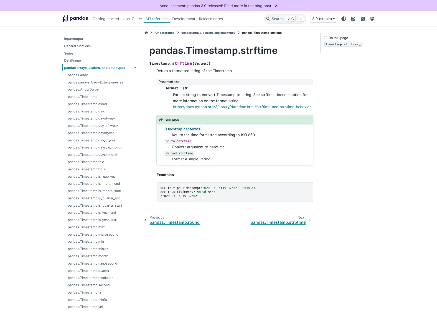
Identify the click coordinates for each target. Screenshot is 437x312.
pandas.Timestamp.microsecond (93, 234)
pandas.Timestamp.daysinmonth (93, 155)
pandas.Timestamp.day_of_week (93, 126)
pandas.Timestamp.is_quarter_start (95, 205)
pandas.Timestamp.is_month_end (94, 184)
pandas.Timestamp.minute (88, 249)
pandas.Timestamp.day (86, 111)
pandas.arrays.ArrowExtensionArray (95, 82)
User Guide (132, 18)
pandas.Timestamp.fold (86, 162)
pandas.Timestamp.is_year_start (92, 220)
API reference (157, 18)
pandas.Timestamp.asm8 (87, 104)
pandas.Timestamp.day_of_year (92, 140)
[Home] (146, 32)
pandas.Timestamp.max (86, 227)
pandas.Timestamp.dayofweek (91, 118)
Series (69, 53)
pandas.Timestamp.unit (86, 307)
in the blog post (257, 5)
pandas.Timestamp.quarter (88, 271)
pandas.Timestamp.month (88, 256)
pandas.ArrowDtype (83, 89)
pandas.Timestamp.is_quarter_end (94, 198)
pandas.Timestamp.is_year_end (92, 213)
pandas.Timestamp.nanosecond (92, 263)
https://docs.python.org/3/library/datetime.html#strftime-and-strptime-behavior (242, 106)
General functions (77, 46)
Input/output (73, 39)
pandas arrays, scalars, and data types (94, 68)
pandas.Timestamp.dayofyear (91, 133)
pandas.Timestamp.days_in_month (95, 147)
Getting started (106, 18)
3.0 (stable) (322, 18)
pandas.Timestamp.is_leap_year (92, 176)
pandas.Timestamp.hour (86, 169)
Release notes (211, 18)
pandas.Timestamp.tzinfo (87, 300)
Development (183, 18)
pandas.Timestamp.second (89, 285)
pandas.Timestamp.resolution (90, 278)
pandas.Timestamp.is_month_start (94, 191)
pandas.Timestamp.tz (84, 292)
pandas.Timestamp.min (86, 242)
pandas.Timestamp (82, 97)
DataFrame (72, 60)
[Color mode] (343, 19)
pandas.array (78, 75)
